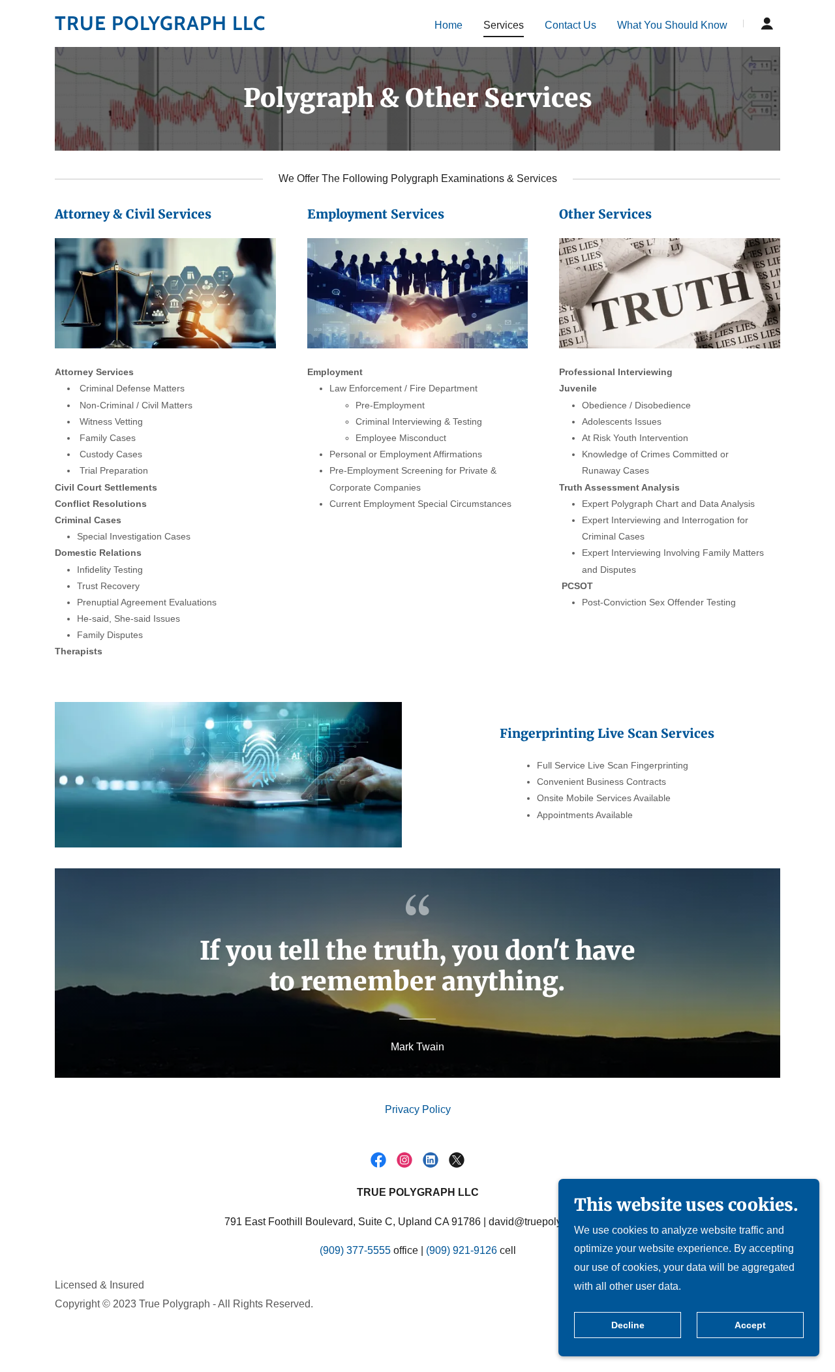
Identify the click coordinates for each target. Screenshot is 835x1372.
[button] (767, 23)
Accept (750, 1325)
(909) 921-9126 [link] (461, 1250)
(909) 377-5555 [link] (355, 1250)
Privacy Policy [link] (418, 1109)
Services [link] (503, 25)
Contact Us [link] (570, 25)
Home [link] (448, 25)
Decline (628, 1325)
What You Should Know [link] (672, 25)
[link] (182, 26)
